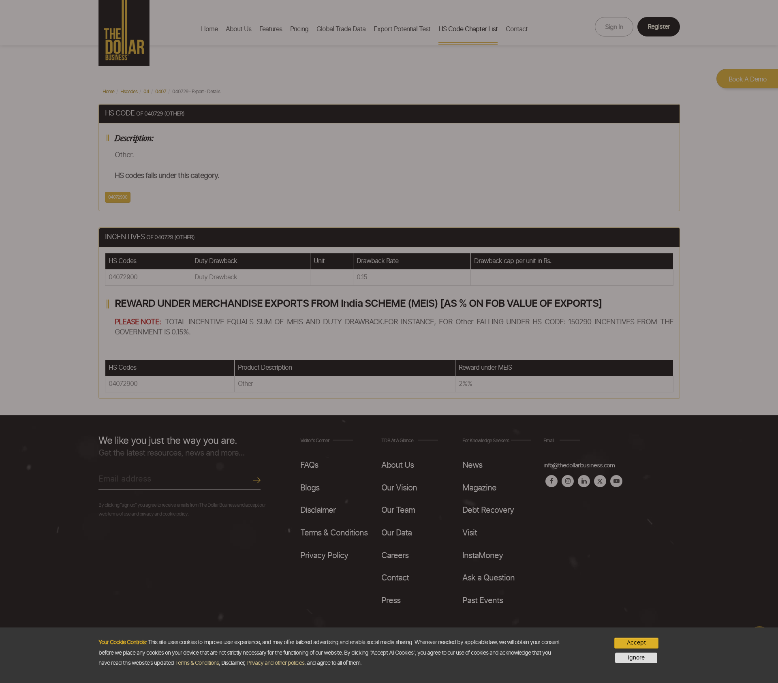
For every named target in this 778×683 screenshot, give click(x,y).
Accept (636, 643)
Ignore (636, 658)
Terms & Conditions (197, 663)
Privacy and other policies (275, 663)
